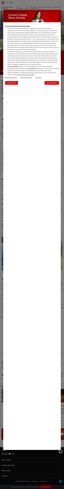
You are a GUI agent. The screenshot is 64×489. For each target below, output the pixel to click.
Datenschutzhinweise (11, 77)
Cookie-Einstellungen (26, 77)
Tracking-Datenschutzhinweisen (25, 75)
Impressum (38, 77)
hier (14, 35)
